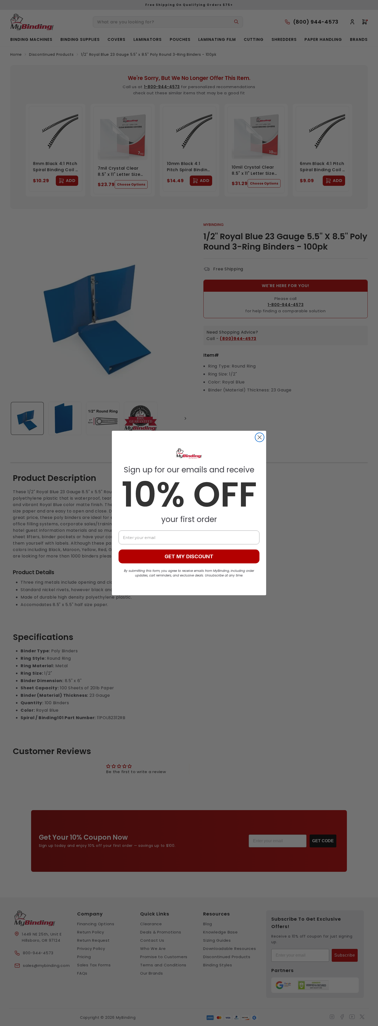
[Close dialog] (259, 437)
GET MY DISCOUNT (189, 556)
